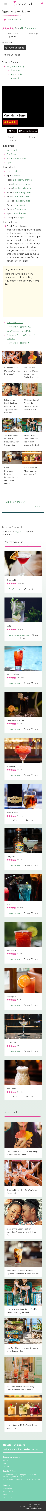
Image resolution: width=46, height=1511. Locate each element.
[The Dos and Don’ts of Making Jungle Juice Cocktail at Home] (32, 366)
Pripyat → (39, 506)
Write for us (31, 1449)
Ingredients (16, 74)
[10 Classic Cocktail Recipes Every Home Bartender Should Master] (32, 398)
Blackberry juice (22, 192)
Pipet (9, 162)
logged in (19, 531)
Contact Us (7, 1497)
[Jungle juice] (23, 989)
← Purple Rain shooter (13, 501)
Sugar (21, 217)
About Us (6, 1495)
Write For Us (8, 1492)
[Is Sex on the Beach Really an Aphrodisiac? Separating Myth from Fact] (12, 399)
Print (13, 131)
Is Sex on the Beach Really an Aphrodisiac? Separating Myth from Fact (20, 1476)
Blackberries (21, 205)
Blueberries (20, 209)
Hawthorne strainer (16, 158)
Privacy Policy (37, 1504)
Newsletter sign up (14, 1445)
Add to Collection (12, 54)
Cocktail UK (16, 19)
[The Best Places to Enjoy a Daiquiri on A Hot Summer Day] (12, 433)
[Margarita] (23, 849)
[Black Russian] (23, 804)
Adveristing (7, 1489)
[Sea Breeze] (23, 943)
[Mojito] (23, 619)
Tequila (6, 1466)
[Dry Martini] (23, 1035)
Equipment (16, 70)
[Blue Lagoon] (23, 895)
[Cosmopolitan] (23, 572)
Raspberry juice (22, 200)
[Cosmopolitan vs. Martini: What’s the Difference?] (12, 364)
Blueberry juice (22, 196)
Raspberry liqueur (22, 188)
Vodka (17, 175)
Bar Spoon (12, 154)
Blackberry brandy (22, 179)
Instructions (16, 78)
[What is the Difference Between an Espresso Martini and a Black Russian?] (12, 469)
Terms (29, 1504)
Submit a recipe (12, 1449)
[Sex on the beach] (23, 666)
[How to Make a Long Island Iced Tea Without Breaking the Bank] (32, 433)
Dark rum (17, 171)
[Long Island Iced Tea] (23, 713)
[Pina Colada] (23, 1080)
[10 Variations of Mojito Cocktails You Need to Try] (32, 464)
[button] (3, 28)
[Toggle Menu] (5, 4)
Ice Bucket (12, 150)
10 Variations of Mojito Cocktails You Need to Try (22, 1479)
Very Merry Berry (15, 66)
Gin (4, 1463)
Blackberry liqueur (22, 184)
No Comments (28, 28)
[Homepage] (23, 3)
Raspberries (20, 213)
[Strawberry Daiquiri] (23, 759)
